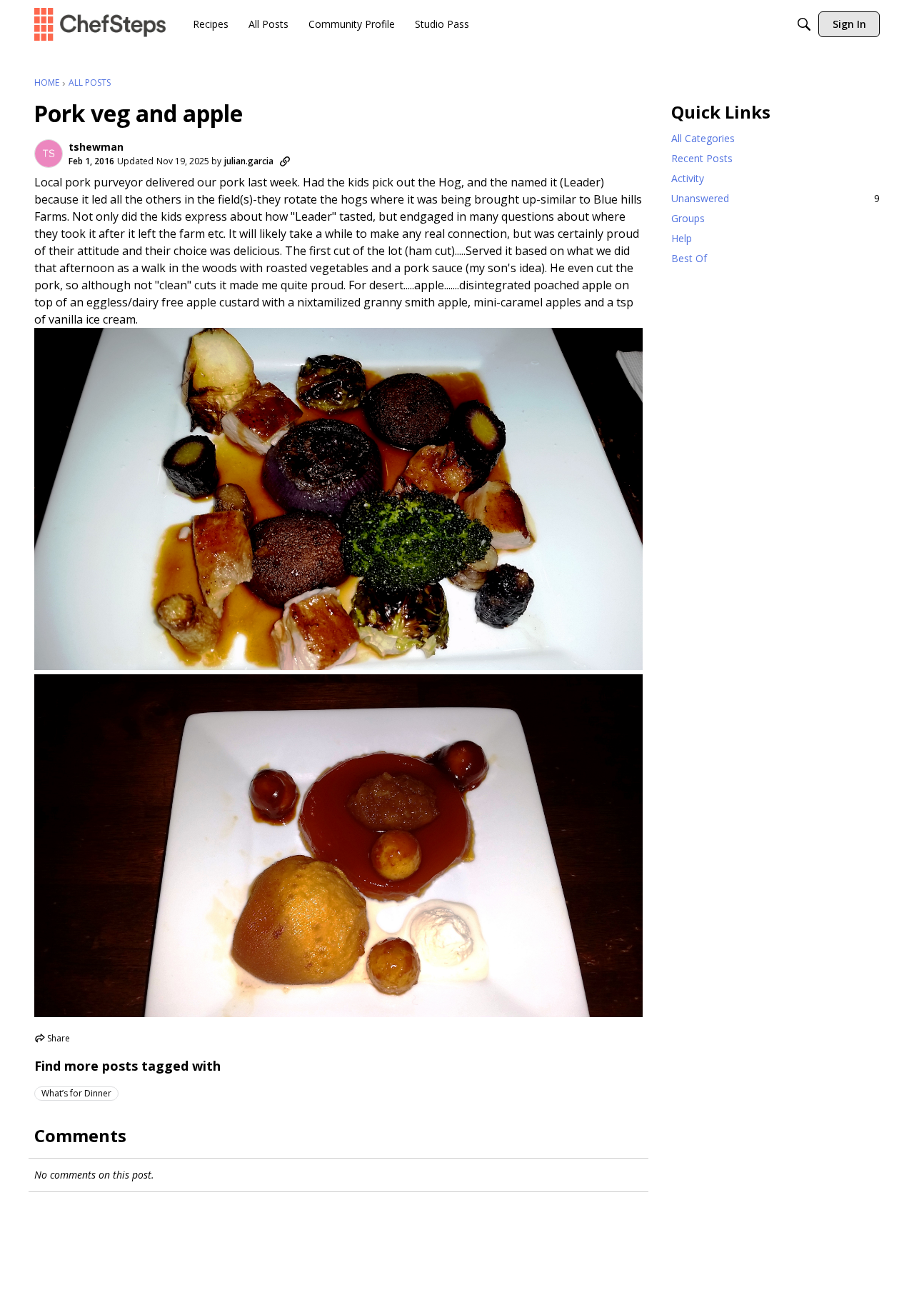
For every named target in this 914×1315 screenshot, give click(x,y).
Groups (688, 218)
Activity (687, 178)
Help (681, 238)
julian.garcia (248, 161)
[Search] (804, 24)
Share (52, 1039)
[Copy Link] (284, 161)
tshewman (96, 147)
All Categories (703, 138)
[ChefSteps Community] (100, 24)
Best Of (689, 258)
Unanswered (775, 198)
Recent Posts (702, 158)
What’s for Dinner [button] (76, 1093)
